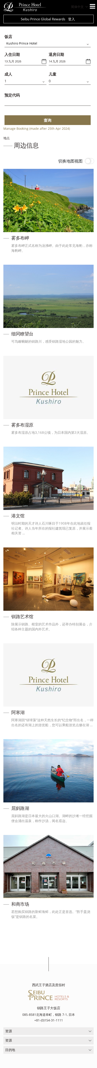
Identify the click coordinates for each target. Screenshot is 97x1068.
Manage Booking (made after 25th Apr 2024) (36, 128)
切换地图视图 (70, 161)
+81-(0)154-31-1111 (48, 1020)
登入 (71, 19)
